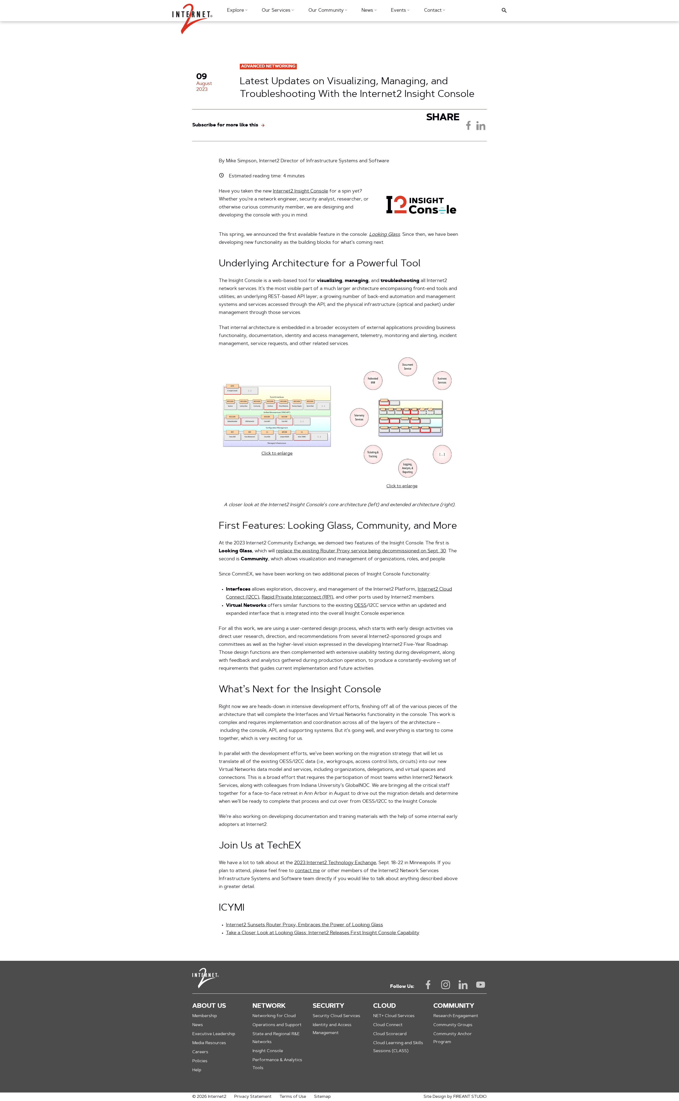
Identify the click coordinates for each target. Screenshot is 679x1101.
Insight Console (268, 1051)
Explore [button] (236, 10)
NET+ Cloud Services (394, 1016)
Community (453, 1006)
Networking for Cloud (274, 1016)
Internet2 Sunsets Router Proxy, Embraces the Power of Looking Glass (304, 925)
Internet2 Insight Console (300, 191)
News (197, 1025)
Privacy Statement (253, 1097)
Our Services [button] (277, 10)
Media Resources (209, 1043)
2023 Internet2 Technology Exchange (335, 863)
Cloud (384, 1006)
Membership (204, 1016)
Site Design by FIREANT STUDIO (455, 1097)
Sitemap (322, 1097)
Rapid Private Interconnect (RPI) (297, 597)
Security (328, 1006)
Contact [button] (433, 10)
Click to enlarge (277, 453)
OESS (360, 605)
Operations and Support (277, 1025)
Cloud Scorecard (390, 1034)
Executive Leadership (213, 1034)
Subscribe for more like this (225, 125)
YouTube (481, 985)
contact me (307, 871)
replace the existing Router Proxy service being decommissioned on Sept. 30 (361, 551)
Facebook (428, 985)
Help (196, 1070)
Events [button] (399, 10)
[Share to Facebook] (468, 125)
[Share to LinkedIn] (481, 125)
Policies (199, 1061)
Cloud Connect (388, 1025)
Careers (200, 1052)
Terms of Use (293, 1097)
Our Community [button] (326, 10)
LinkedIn (463, 985)
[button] (192, 16)
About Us (209, 1006)
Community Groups (452, 1025)
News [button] (368, 10)
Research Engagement (455, 1016)
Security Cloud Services (336, 1016)
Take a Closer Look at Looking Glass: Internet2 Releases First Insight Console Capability (322, 933)
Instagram (445, 985)
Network (269, 1006)
